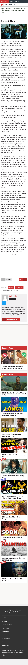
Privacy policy (5, 628)
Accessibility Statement (8, 635)
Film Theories (19, 287)
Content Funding (6, 638)
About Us (4, 617)
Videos (11, 1)
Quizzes (17, 1)
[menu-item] (6, 4)
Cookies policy (5, 631)
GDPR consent (5, 645)
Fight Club (11, 287)
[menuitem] (4, 1)
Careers (4, 641)
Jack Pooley (13, 296)
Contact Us (4, 621)
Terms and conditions (7, 624)
